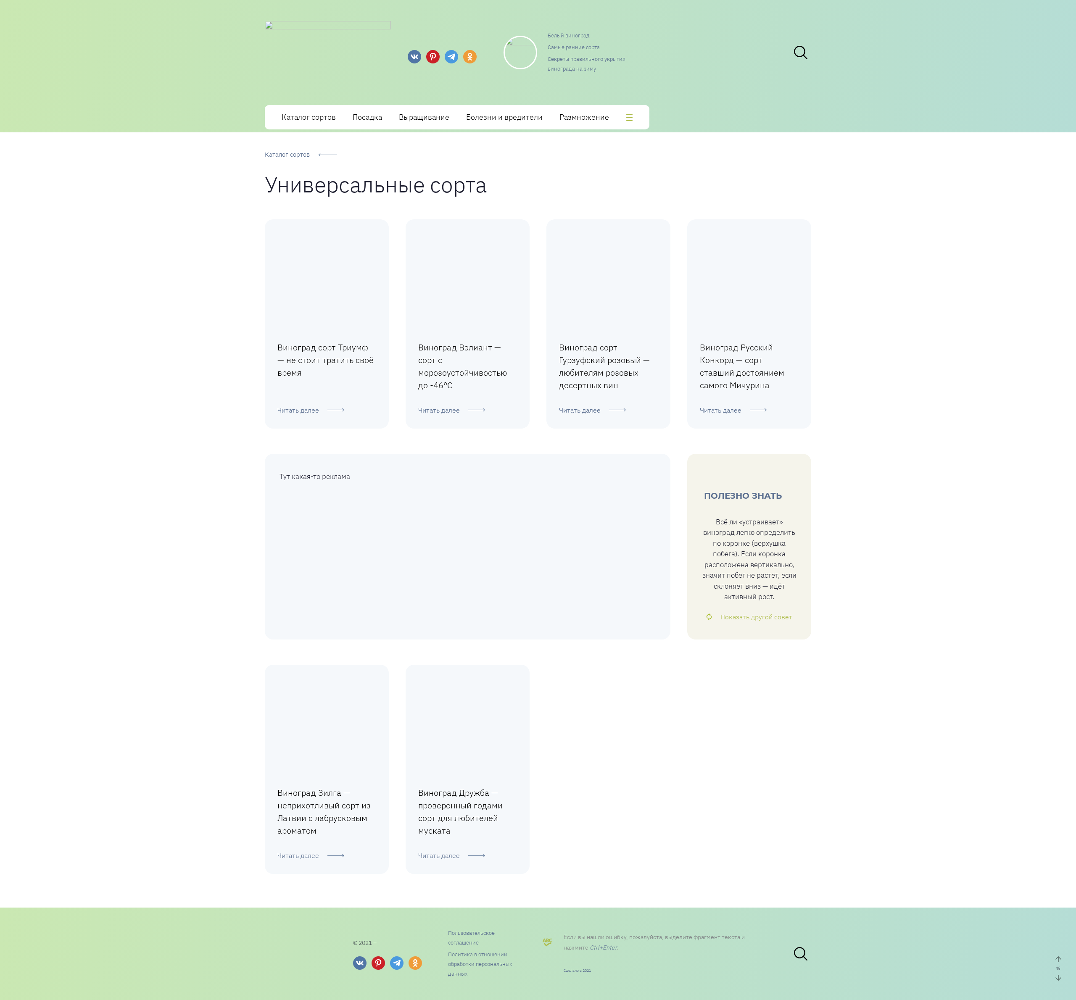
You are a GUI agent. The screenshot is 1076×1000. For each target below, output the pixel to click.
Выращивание (424, 117)
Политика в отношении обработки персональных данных (480, 964)
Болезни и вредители (504, 117)
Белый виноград (569, 35)
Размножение (584, 117)
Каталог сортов (309, 117)
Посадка (367, 117)
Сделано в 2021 (577, 970)
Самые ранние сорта (574, 47)
